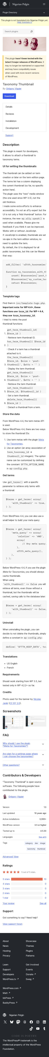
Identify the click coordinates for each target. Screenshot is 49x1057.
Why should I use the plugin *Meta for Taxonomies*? (16, 744)
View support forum (12, 924)
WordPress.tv (11, 979)
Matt (6, 993)
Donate (31, 974)
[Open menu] (44, 4)
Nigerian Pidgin (16, 1015)
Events (29, 969)
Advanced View (11, 856)
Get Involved (32, 964)
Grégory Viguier (13, 88)
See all (43, 903)
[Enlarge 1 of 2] (19, 719)
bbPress (8, 998)
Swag (30, 979)
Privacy (6, 955)
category (29, 843)
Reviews (10, 113)
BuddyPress (10, 1002)
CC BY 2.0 (15, 703)
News (5, 946)
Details (9, 106)
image (42, 843)
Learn (5, 964)
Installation (11, 121)
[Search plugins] (31, 31)
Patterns (30, 955)
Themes (30, 946)
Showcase (31, 941)
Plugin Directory (10, 12)
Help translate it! (24, 22)
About (6, 941)
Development (12, 128)
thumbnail (41, 849)
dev (36, 843)
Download (9, 96)
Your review (8, 903)
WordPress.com (12, 988)
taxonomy (31, 849)
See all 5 (42, 837)
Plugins (29, 950)
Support (9, 135)
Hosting (6, 950)
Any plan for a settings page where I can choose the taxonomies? (20, 755)
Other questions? (11, 765)
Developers (8, 974)
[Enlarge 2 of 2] (42, 719)
